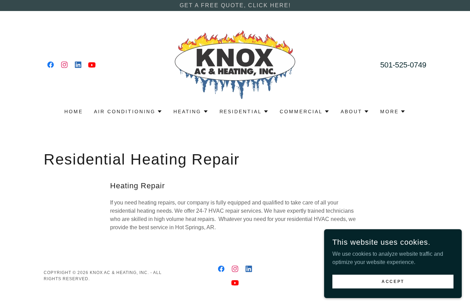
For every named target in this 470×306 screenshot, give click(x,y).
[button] (128, 111)
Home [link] (73, 111)
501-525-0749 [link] (403, 65)
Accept (393, 281)
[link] (50, 65)
